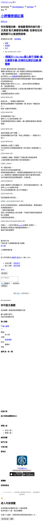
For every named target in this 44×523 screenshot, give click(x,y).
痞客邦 (13, 257)
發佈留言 (4, 286)
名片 (6, 48)
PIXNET (9, 492)
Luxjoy (20, 225)
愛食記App (23, 468)
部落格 (7, 46)
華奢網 (14, 76)
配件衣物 (17, 266)
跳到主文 (4, 22)
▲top (3, 269)
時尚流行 (17, 263)
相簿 (6, 43)
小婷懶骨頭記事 (12, 16)
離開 (11, 519)
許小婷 (3, 246)
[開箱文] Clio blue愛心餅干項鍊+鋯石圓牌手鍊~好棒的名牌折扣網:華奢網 (24, 60)
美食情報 (17, 39)
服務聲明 (22, 494)
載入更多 (4, 273)
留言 (18, 257)
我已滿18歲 (5, 519)
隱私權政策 (36, 492)
